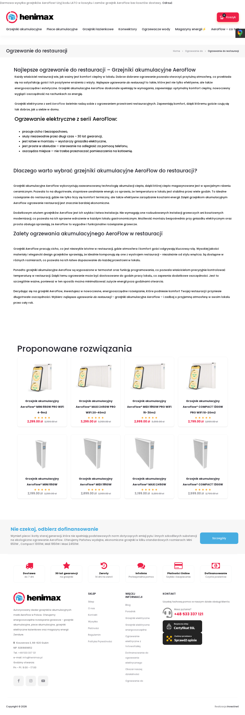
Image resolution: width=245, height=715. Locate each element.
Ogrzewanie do (134, 680)
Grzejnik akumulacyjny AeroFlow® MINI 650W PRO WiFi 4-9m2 (42, 406)
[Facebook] (18, 681)
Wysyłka (93, 621)
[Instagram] (31, 681)
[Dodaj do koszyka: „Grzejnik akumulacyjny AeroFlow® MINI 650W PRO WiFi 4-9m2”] (42, 398)
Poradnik (130, 611)
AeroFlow (58, 104)
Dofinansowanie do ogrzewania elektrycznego (136, 657)
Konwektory (127, 29)
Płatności (93, 628)
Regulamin (94, 634)
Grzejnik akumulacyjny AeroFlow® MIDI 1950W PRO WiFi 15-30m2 (149, 406)
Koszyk (230, 16)
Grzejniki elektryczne (137, 618)
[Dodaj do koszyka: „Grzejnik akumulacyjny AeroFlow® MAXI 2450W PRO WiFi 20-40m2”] (95, 398)
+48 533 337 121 (27, 652)
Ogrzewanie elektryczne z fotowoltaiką (133, 641)
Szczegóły (219, 538)
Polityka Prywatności (100, 641)
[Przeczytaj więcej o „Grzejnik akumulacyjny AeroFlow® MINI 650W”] (42, 475)
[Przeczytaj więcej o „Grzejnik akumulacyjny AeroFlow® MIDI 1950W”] (95, 475)
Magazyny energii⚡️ (190, 29)
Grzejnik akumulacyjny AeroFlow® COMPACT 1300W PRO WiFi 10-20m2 (203, 406)
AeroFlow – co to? (225, 29)
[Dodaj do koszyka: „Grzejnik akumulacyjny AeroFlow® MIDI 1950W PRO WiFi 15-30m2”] (149, 398)
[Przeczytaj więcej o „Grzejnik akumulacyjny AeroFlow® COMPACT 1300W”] (203, 475)
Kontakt (92, 614)
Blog (128, 605)
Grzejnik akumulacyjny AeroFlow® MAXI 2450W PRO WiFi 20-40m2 (96, 406)
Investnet (233, 706)
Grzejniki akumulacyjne (24, 29)
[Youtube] (43, 681)
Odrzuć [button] (167, 3)
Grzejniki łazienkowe (98, 29)
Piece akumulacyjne (62, 29)
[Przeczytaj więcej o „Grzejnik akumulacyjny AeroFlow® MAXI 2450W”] (149, 475)
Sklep (91, 601)
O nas (91, 608)
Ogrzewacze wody (156, 29)
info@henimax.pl (32, 657)
